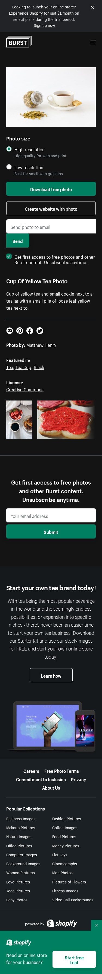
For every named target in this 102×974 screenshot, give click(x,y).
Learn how (51, 675)
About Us (51, 787)
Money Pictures (65, 845)
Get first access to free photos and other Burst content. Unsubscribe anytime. (54, 259)
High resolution (29, 149)
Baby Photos (16, 899)
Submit (51, 531)
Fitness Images (65, 890)
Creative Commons (25, 388)
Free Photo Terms (61, 770)
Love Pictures (18, 882)
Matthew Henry (41, 344)
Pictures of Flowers (69, 882)
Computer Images (21, 854)
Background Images (23, 863)
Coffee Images (64, 827)
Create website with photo (51, 208)
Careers (31, 770)
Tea (9, 366)
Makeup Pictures (20, 827)
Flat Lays (59, 854)
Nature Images (18, 836)
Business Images (20, 818)
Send (18, 240)
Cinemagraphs (64, 863)
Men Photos (62, 872)
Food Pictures (64, 836)
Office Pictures (19, 845)
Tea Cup (23, 366)
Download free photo (51, 188)
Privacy (78, 778)
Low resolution (28, 167)
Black (39, 366)
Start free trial (74, 959)
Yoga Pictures (18, 890)
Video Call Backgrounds (72, 899)
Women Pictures (20, 872)
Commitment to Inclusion (41, 778)
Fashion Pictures (66, 818)
